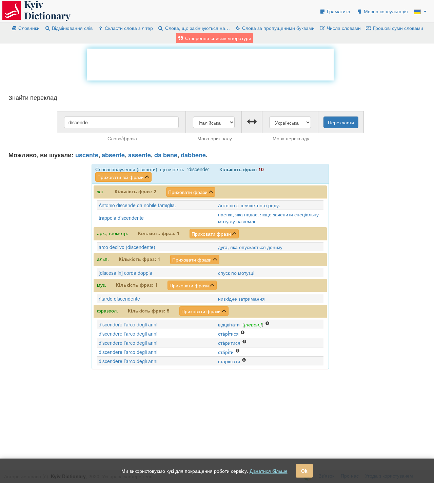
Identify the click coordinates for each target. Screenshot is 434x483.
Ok (304, 470)
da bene (165, 154)
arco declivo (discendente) (127, 247)
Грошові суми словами (397, 27)
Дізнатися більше (269, 470)
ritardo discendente (119, 298)
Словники (28, 27)
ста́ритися (229, 342)
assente (139, 154)
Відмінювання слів (72, 27)
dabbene (193, 154)
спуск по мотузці (236, 272)
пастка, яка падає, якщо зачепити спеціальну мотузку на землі (268, 218)
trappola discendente (121, 217)
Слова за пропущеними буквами (278, 27)
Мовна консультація (385, 11)
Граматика (338, 11)
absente (113, 154)
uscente (86, 154)
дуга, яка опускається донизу (250, 247)
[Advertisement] (210, 64)
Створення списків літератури (217, 38)
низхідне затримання (241, 298)
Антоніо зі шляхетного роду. (249, 205)
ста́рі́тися (228, 333)
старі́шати (229, 361)
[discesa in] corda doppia (125, 272)
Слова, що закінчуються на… (197, 27)
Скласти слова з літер (128, 27)
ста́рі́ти (226, 351)
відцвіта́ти (229, 324)
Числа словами (343, 27)
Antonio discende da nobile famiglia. (137, 205)
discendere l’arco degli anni (128, 324)
